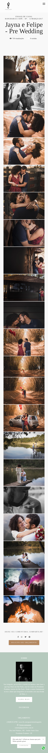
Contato (24, 745)
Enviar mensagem (25, 725)
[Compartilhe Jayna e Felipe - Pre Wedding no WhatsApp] (21, 637)
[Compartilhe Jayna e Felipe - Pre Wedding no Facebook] (18, 637)
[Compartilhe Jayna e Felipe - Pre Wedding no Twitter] (25, 637)
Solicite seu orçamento (24, 642)
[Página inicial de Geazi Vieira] (8, 6)
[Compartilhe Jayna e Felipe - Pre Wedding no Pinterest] (29, 637)
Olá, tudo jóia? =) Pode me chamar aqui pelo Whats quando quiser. (26, 740)
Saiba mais (24, 699)
